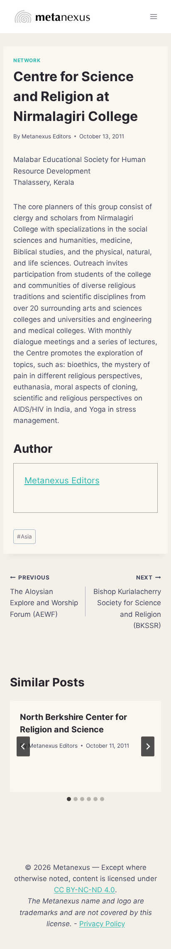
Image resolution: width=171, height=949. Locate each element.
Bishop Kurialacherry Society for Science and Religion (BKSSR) (127, 602)
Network (26, 60)
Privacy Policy (102, 924)
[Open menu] (153, 16)
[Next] (147, 746)
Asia (24, 536)
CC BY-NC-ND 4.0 (84, 890)
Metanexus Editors (46, 136)
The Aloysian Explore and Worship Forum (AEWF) (44, 596)
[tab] (69, 799)
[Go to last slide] (23, 746)
